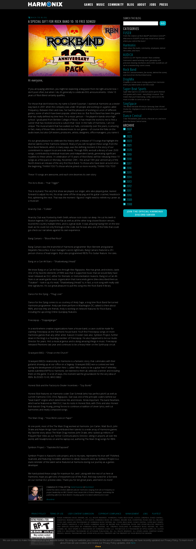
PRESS (163, 4)
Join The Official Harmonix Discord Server (145, 213)
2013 (129, 181)
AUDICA (128, 54)
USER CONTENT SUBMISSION (81, 513)
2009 (129, 199)
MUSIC (100, 4)
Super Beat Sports (134, 88)
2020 (129, 150)
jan (129, 132)
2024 (129, 129)
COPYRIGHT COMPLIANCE (109, 513)
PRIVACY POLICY (38, 513)
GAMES (88, 4)
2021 (129, 145)
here (133, 542)
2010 (129, 195)
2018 (129, 159)
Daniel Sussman (77, 487)
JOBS (152, 4)
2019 (129, 154)
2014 (129, 177)
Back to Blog (39, 18)
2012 (129, 186)
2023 (129, 136)
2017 (129, 163)
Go (163, 23)
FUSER (127, 32)
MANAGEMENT (132, 513)
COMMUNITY (116, 4)
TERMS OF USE (56, 513)
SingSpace (130, 103)
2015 (129, 172)
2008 (129, 204)
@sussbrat (51, 499)
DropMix (128, 79)
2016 (129, 168)
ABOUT (141, 4)
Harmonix (129, 45)
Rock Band (89, 487)
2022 (129, 141)
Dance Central (132, 115)
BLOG (130, 4)
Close (98, 546)
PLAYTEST (156, 513)
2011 (129, 190)
